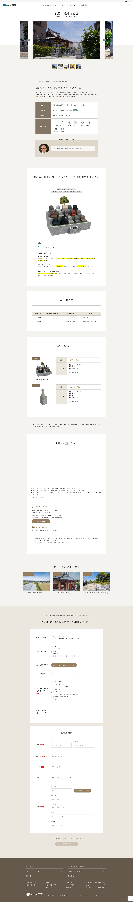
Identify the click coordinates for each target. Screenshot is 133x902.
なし (62, 636)
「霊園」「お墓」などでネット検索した (65, 694)
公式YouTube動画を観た (61, 696)
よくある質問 (70, 885)
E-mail (38, 767)
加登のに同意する (68, 838)
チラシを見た (57, 682)
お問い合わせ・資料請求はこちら (96, 883)
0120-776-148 (48, 543)
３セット (78, 674)
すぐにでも (56, 648)
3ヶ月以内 (56, 651)
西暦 (54, 656)
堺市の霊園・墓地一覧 (51, 81)
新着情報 (48, 883)
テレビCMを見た (58, 684)
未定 (54, 646)
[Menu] (128, 5)
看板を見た (56, 689)
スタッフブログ (50, 887)
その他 (55, 699)
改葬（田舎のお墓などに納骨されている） (66, 638)
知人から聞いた (58, 691)
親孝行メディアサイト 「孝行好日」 (95, 885)
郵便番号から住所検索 (82, 790)
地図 (75, 110)
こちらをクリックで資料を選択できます (64, 665)
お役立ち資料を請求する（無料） (42, 665)
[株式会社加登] (9, 5)
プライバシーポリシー (66, 838)
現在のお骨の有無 (41, 637)
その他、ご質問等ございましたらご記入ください (42, 712)
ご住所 (38, 806)
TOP (36, 81)
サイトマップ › (118, 1)
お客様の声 (69, 883)
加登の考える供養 (31, 883)
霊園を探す (41, 81)
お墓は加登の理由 (31, 885)
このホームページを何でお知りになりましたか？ (42, 690)
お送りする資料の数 (42, 674)
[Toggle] (61, 866)
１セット (56, 674)
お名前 (38, 744)
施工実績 (68, 887)
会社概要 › (127, 1)
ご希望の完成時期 (41, 651)
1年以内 (55, 653)
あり (54, 636)
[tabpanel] (36, 583)
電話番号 (38, 756)
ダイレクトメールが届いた (61, 687)
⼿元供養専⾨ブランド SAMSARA (94, 887)
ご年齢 (38, 777)
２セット (67, 674)
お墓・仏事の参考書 (52, 885)
